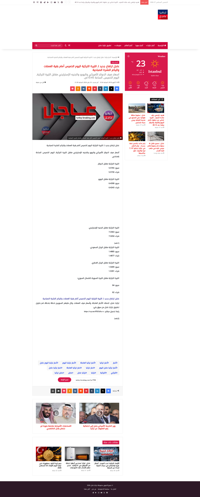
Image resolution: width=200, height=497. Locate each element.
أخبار (114, 363)
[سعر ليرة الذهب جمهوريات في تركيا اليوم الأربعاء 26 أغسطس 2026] (48, 454)
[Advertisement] (76, 23)
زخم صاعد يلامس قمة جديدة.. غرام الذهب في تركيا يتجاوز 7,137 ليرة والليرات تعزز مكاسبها (137, 148)
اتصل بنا (113, 489)
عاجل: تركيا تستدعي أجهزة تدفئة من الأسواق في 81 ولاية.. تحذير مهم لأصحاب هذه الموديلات (78, 465)
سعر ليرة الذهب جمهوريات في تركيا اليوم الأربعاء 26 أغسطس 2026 (50, 465)
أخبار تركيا (150, 45)
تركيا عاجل (81, 373)
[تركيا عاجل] (163, 14)
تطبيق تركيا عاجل (104, 45)
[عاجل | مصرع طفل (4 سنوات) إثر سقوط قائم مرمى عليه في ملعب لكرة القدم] (155, 136)
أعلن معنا (87, 489)
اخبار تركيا (90, 368)
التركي (113, 373)
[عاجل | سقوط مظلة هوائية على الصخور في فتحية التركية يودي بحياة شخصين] (136, 108)
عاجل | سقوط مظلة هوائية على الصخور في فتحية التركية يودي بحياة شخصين (137, 119)
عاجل (70, 373)
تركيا (93, 373)
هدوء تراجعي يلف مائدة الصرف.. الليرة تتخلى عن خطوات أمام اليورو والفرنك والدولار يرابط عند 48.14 (107, 2)
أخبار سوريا (139, 45)
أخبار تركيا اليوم (68, 363)
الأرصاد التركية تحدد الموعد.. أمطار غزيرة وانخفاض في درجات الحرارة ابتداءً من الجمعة (107, 465)
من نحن (94, 489)
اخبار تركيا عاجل (55, 368)
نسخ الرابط (64, 379)
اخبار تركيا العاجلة (74, 368)
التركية (103, 373)
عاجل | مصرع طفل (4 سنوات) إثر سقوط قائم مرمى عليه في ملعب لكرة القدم (156, 147)
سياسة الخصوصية (103, 489)
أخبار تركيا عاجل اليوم (107, 368)
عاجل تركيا (59, 373)
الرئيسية (161, 45)
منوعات (118, 45)
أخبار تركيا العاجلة (87, 363)
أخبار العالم (128, 45)
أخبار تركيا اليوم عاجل (48, 363)
